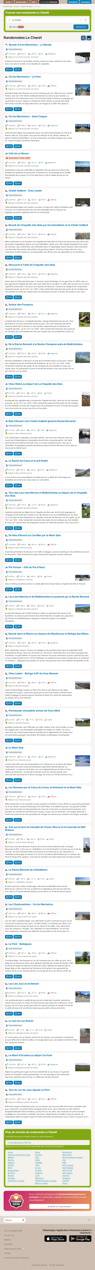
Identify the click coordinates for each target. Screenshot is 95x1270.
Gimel (37, 1160)
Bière (10, 1168)
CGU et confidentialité (13, 1231)
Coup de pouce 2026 (12, 1249)
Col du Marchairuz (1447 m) (19, 1142)
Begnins (11, 1162)
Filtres (17, 27)
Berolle (11, 1165)
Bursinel (11, 1173)
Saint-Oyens (67, 1173)
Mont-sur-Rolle (41, 1183)
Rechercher (81, 27)
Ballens (11, 1157)
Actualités (8, 1244)
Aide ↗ (34, 2)
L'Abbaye (38, 1162)
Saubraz (65, 1175)
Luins (37, 1175)
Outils (8, 2)
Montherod (67, 1152)
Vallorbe (65, 1181)
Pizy (64, 1160)
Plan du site (9, 1235)
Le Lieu (38, 1168)
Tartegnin (66, 1178)
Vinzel (64, 1183)
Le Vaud (38, 1170)
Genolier (38, 1155)
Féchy (37, 1152)
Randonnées (21, 2)
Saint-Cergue (67, 1165)
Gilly (37, 1157)
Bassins (11, 1160)
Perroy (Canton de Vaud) (72, 1157)
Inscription (73, 2)
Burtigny (11, 1178)
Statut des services (39, 1265)
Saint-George (67, 1168)
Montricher (67, 1155)
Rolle (64, 1162)
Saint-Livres (67, 1170)
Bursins (11, 1175)
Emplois (7, 1240)
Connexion (85, 2)
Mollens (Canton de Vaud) (45, 1181)
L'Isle (37, 1165)
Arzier (10, 1152)
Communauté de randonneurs (16, 1258)
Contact (7, 1253)
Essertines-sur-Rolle (16, 1181)
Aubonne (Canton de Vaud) (19, 1155)
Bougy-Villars (13, 1170)
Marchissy (39, 1178)
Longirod (39, 1173)
